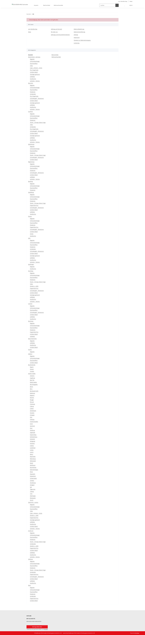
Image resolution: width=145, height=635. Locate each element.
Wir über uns (54, 32)
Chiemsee (32, 404)
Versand (46, 629)
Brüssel (32, 402)
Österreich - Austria (33, 502)
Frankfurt (30, 111)
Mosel (31, 463)
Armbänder (33, 94)
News (131, 1)
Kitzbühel (32, 439)
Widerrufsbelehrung (79, 29)
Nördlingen (31, 264)
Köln (29, 238)
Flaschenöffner (34, 63)
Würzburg (30, 321)
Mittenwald (33, 461)
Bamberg (30, 181)
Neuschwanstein (32, 338)
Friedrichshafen (34, 421)
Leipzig (32, 445)
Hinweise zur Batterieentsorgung (82, 40)
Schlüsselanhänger (35, 61)
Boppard (32, 395)
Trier (31, 493)
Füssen (30, 349)
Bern (31, 389)
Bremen (32, 397)
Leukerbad (32, 448)
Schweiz (32, 480)
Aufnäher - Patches (35, 81)
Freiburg (32, 419)
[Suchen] (117, 5)
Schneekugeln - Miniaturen (37, 98)
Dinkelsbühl (33, 410)
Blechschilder (55, 54)
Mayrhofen (32, 456)
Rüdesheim (33, 476)
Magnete (32, 59)
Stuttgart (32, 485)
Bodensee (32, 393)
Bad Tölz (32, 380)
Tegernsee (32, 489)
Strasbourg (33, 482)
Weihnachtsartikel (56, 57)
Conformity (76, 43)
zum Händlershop (122, 1)
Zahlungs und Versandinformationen (60, 34)
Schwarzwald (33, 478)
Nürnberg (30, 271)
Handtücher (33, 79)
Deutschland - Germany (34, 57)
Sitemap (76, 34)
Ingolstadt (32, 432)
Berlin (31, 386)
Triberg (32, 491)
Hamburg (32, 430)
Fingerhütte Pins (34, 205)
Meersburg (33, 458)
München (30, 83)
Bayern (32, 367)
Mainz (31, 454)
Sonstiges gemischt (35, 74)
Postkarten (32, 92)
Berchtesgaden (34, 384)
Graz (31, 428)
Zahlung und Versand (56, 29)
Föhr (31, 417)
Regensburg (31, 161)
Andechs (32, 375)
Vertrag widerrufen (37, 627)
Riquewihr (32, 474)
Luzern (31, 452)
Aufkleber (32, 76)
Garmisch (32, 426)
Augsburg (32, 378)
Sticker (31, 234)
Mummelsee (33, 467)
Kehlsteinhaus (33, 437)
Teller (31, 65)
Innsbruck (30, 530)
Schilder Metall (34, 72)
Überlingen (33, 496)
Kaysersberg (33, 434)
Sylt (31, 487)
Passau (30, 216)
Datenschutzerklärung (79, 32)
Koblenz (30, 354)
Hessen (32, 369)
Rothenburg (31, 144)
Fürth (31, 423)
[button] (121, 5)
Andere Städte (31, 373)
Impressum (77, 37)
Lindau (31, 450)
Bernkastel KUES (34, 391)
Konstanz (32, 443)
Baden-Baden (33, 382)
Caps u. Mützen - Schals (36, 68)
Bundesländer (31, 365)
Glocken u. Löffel (34, 286)
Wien (29, 585)
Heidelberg (31, 192)
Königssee (32, 441)
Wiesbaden (33, 498)
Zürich (31, 500)
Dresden (32, 413)
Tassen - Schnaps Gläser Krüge (38, 122)
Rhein (31, 472)
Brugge (32, 399)
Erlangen (32, 415)
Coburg (32, 406)
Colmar (32, 408)
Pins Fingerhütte (34, 70)
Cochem (30, 303)
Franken (32, 371)
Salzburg (30, 559)
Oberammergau (34, 469)
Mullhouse (32, 465)
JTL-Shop (137, 633)
